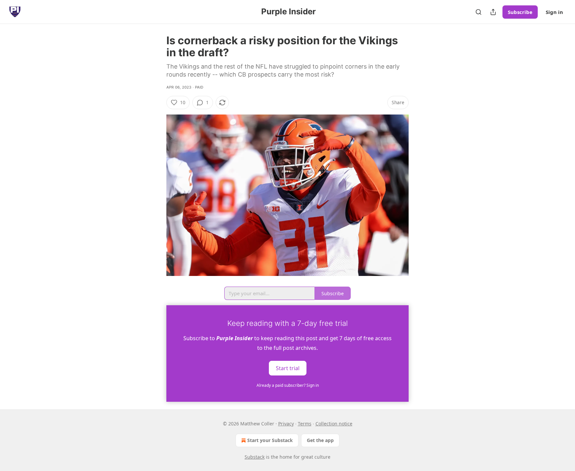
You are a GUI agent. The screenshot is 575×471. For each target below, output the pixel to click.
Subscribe (520, 12)
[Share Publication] (493, 12)
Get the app (320, 440)
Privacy (286, 423)
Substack (255, 457)
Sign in (554, 12)
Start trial (287, 368)
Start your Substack (270, 440)
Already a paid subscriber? (288, 385)
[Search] (478, 12)
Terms (304, 423)
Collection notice (333, 423)
